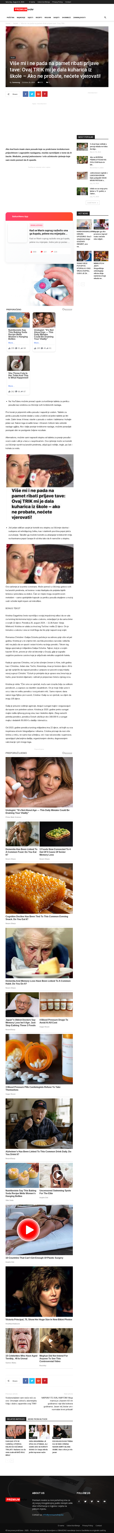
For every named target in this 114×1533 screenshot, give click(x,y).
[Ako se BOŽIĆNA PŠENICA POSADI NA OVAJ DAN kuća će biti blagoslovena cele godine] (82, 160)
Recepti (39, 17)
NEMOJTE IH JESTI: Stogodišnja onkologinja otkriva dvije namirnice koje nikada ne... (100, 270)
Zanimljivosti (79, 17)
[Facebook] (79, 1501)
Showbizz (66, 17)
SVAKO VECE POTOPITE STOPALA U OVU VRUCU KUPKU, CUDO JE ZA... (84, 268)
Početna (10, 17)
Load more (91, 202)
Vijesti (30, 17)
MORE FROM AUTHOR (37, 1419)
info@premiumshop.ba (53, 1514)
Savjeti (56, 17)
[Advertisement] (39, 125)
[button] (105, 17)
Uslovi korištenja (44, 2)
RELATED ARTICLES (16, 1419)
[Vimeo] (92, 1501)
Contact (68, 2)
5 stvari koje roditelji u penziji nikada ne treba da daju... (98, 146)
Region (48, 17)
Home (8, 23)
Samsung (16, 82)
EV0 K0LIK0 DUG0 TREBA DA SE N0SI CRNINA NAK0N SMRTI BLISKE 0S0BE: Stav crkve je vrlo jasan (62, 1446)
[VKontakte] (98, 1501)
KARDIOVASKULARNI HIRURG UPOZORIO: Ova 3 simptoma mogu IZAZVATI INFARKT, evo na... (85, 239)
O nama (32, 2)
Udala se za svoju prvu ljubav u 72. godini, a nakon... (98, 191)
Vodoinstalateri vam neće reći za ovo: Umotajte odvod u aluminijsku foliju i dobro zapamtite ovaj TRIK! (21, 1401)
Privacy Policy (57, 2)
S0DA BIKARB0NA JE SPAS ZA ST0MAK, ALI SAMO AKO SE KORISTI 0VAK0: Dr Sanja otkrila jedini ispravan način (38, 1446)
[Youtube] (104, 1501)
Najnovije (21, 17)
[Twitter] (85, 1501)
